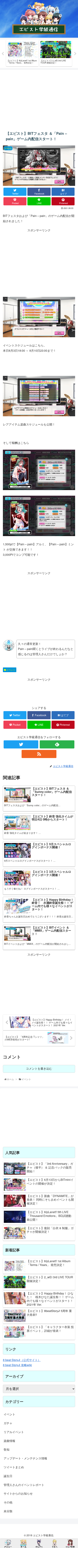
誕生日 (8, 1476)
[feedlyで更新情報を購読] (57, 744)
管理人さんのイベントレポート (24, 1485)
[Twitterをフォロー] (21, 744)
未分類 (8, 1511)
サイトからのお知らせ (18, 1493)
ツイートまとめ (14, 1467)
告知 (6, 1449)
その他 (8, 1502)
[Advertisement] (39, 98)
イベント (10, 669)
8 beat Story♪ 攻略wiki (17, 1365)
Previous (3, 54)
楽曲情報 (9, 1441)
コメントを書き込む (39, 1068)
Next (75, 54)
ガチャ (8, 1423)
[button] (70, 795)
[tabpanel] (22, 53)
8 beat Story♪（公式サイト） (22, 1360)
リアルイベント (14, 1432)
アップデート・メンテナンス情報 (25, 1458)
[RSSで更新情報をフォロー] (39, 754)
